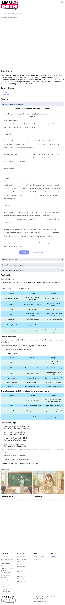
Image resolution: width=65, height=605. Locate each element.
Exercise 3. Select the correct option (13, 265)
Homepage (4, 13)
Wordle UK (20, 564)
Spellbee (3, 586)
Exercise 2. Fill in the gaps (9, 259)
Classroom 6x (4, 566)
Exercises (5, 92)
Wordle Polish (21, 581)
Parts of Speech (7, 496)
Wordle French (21, 576)
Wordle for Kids (21, 556)
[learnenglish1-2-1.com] (10, 5)
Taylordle (19, 561)
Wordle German (21, 574)
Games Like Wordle (6, 563)
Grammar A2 (11, 13)
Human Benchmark (6, 584)
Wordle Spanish (21, 569)
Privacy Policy (37, 559)
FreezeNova (4, 577)
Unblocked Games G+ (6, 572)
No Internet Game (6, 591)
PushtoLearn (4, 556)
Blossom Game (21, 566)
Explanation (6, 94)
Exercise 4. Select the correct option (13, 270)
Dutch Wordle (21, 579)
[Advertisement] (32, 31)
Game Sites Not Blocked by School (7, 569)
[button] (62, 2)
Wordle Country (21, 559)
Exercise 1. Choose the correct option (13, 104)
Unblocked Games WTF (7, 575)
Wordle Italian (21, 571)
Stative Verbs (38, 496)
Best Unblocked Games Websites (7, 560)
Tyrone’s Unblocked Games (6, 580)
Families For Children (6, 589)
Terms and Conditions (39, 556)
